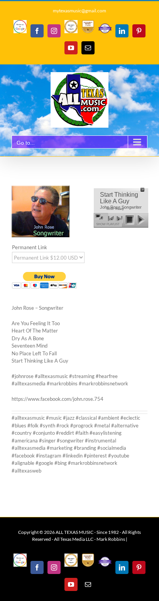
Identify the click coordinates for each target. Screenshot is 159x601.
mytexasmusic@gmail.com (79, 11)
